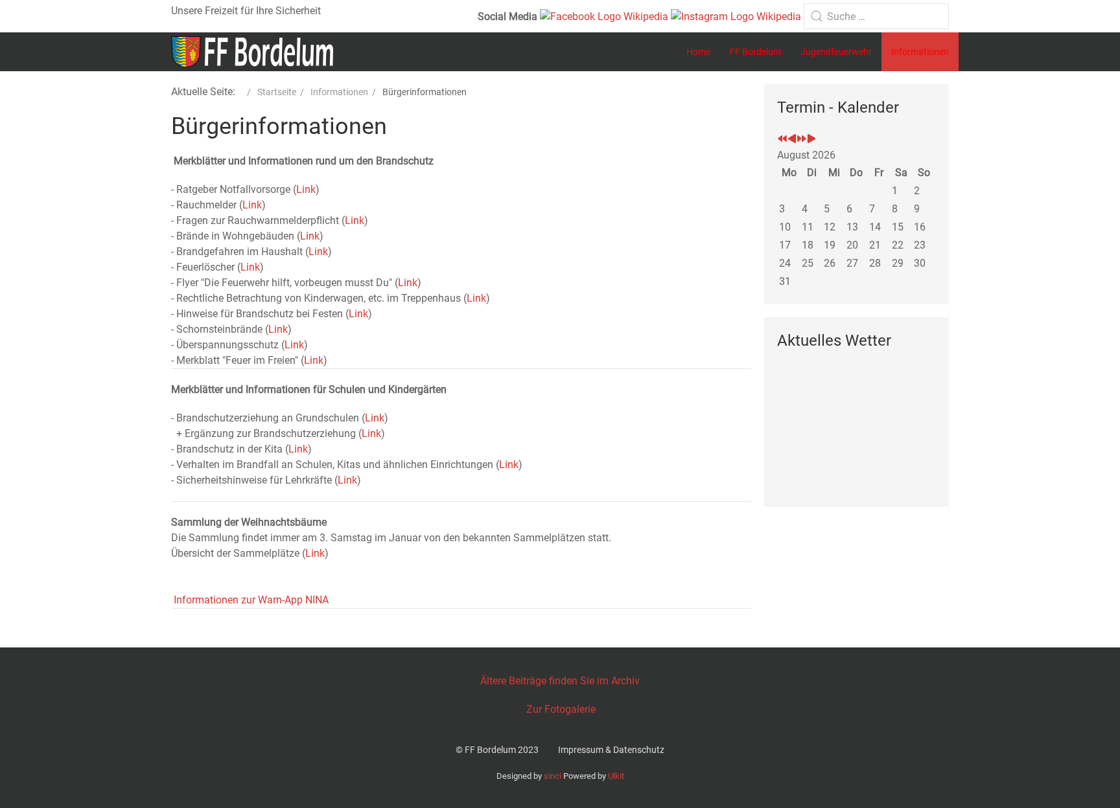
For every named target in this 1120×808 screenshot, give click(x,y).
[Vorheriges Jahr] (782, 139)
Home (698, 52)
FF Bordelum (755, 52)
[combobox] (876, 16)
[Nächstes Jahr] (802, 139)
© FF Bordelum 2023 (497, 750)
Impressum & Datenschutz (611, 750)
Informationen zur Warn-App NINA (250, 600)
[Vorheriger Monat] (792, 139)
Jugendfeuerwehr (836, 52)
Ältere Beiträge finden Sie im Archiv (560, 681)
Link (306, 189)
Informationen (920, 52)
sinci (552, 776)
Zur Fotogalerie (561, 709)
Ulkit (616, 776)
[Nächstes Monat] (811, 139)
